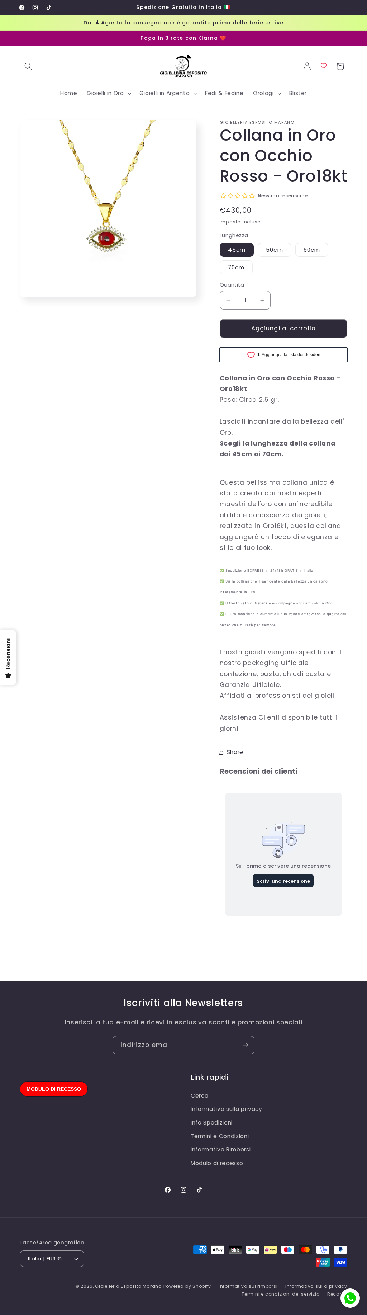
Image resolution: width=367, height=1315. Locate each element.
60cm (312, 250)
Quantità (232, 284)
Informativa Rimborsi (221, 1149)
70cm (236, 267)
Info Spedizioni (212, 1122)
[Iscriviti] (245, 1045)
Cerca (199, 1095)
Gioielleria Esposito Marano (128, 1286)
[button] (28, 66)
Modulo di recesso (217, 1163)
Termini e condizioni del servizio (280, 1294)
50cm (274, 250)
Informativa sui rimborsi (248, 1286)
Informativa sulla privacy (226, 1109)
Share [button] (235, 752)
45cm (237, 250)
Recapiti (337, 1294)
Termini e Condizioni (220, 1136)
